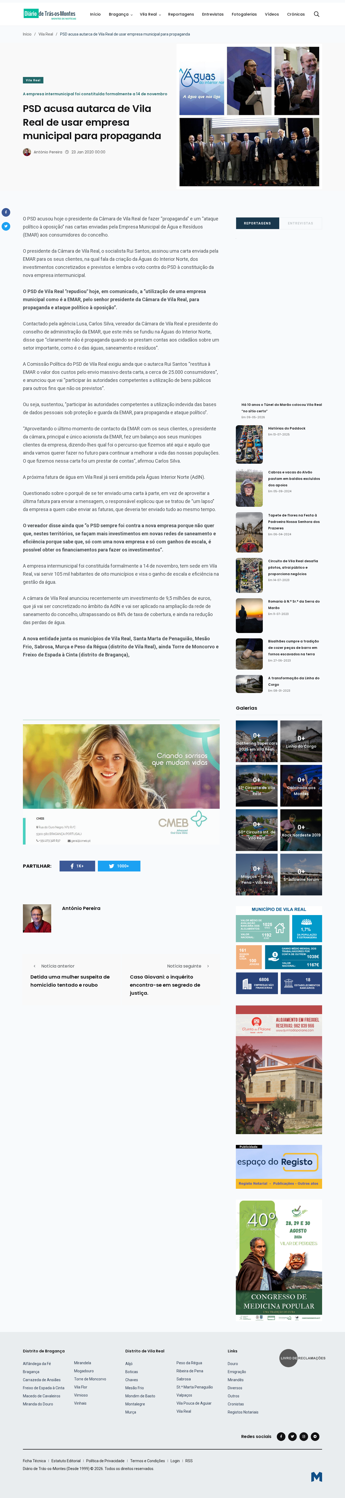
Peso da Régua (189, 1363)
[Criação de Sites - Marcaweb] (316, 1477)
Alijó (129, 1364)
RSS (189, 1461)
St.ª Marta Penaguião (195, 1387)
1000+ (123, 866)
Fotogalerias (244, 14)
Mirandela (82, 1363)
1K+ (80, 866)
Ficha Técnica (34, 1461)
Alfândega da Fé (37, 1364)
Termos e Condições (147, 1461)
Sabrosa (184, 1379)
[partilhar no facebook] (6, 212)
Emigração (237, 1372)
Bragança (119, 14)
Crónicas (296, 14)
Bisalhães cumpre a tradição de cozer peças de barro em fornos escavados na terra (293, 647)
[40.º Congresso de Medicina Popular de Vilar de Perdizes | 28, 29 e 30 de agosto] (279, 1260)
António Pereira (48, 152)
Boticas (131, 1372)
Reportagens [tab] (257, 223)
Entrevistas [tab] (300, 223)
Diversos (235, 1388)
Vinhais (80, 1403)
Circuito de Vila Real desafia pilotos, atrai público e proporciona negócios (293, 567)
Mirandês (236, 1380)
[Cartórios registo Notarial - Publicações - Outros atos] (279, 1166)
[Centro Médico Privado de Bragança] (121, 784)
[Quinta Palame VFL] (279, 1069)
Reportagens (181, 14)
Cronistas (236, 1404)
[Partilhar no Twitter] (6, 226)
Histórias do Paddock (286, 428)
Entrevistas (213, 14)
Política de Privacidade (105, 1461)
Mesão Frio (134, 1388)
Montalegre (135, 1404)
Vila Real (148, 14)
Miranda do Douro (38, 1404)
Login (175, 1461)
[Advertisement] (282, 318)
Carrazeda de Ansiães (42, 1380)
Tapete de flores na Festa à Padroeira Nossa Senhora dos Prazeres (294, 521)
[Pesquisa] (316, 14)
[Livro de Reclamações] (303, 1358)
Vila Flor (80, 1387)
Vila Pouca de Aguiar (194, 1403)
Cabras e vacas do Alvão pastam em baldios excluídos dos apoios (294, 478)
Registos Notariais (243, 1412)
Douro (233, 1364)
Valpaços (184, 1395)
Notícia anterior (58, 966)
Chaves (131, 1380)
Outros (233, 1396)
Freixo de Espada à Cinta (43, 1388)
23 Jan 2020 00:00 (88, 152)
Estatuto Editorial (66, 1461)
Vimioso (81, 1395)
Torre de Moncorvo (90, 1379)
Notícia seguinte (184, 966)
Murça (130, 1412)
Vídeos (272, 14)
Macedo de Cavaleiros (41, 1396)
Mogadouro (84, 1371)
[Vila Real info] (279, 950)
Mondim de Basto (140, 1396)
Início (95, 14)
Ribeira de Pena (190, 1371)
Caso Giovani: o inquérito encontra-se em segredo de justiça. (165, 984)
